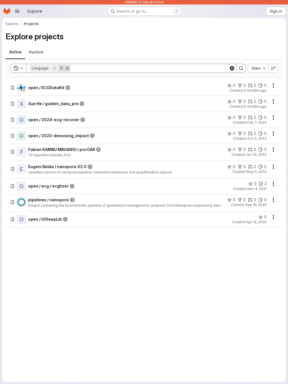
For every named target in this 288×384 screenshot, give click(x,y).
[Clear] (232, 68)
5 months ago (255, 90)
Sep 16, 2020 (256, 205)
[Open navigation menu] (17, 11)
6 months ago (255, 106)
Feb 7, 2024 (257, 122)
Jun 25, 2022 (256, 154)
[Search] (241, 68)
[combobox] (258, 68)
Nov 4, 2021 (257, 189)
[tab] (15, 52)
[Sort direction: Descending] (273, 68)
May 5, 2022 (257, 172)
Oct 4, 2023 (257, 138)
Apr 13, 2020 (256, 222)
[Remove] (67, 68)
